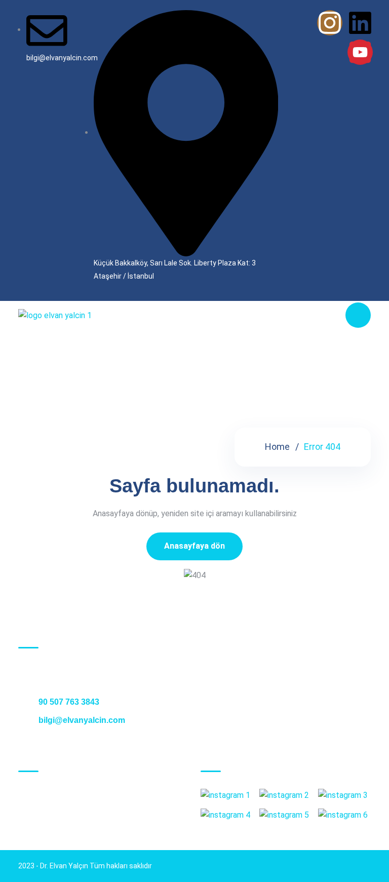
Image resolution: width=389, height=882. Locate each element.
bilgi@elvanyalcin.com (80, 720)
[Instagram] (329, 22)
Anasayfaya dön (194, 546)
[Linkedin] (360, 22)
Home (277, 446)
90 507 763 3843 (67, 702)
